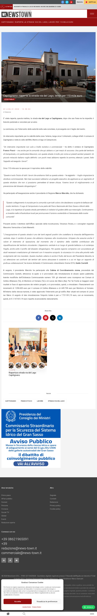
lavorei (40, 401)
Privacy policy (55, 505)
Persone (4, 505)
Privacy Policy (36, 607)
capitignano (10, 401)
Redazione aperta (8, 523)
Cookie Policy (26, 607)
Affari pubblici (6, 499)
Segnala (53, 495)
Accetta (17, 601)
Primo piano (6, 495)
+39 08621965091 (15, 539)
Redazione (54, 502)
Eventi (3, 519)
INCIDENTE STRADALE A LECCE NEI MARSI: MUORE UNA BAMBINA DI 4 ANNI (37, 6)
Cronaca (4, 509)
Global (3, 516)
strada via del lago (56, 401)
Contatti (53, 499)
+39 (4, 543)
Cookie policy (55, 509)
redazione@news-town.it (19, 548)
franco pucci (26, 401)
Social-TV (5, 512)
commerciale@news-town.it (21, 553)
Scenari (4, 502)
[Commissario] (48, 438)
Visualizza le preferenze (47, 601)
